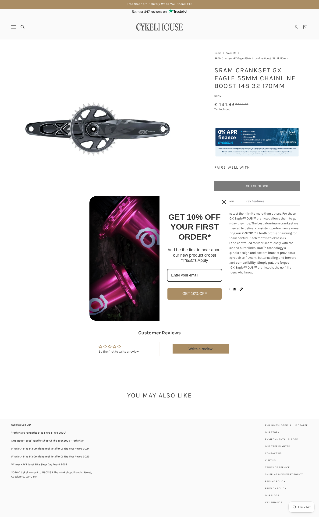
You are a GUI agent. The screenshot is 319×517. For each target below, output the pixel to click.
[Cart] (305, 27)
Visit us (270, 460)
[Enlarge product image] (96, 129)
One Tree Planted (277, 446)
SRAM (218, 96)
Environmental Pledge (281, 439)
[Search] (22, 27)
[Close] (224, 201)
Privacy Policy (275, 488)
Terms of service (277, 467)
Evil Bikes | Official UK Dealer (286, 425)
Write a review (200, 349)
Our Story (272, 432)
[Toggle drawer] (13, 26)
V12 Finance (273, 502)
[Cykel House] (159, 27)
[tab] (255, 201)
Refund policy (275, 481)
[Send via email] (234, 289)
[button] (241, 289)
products (231, 53)
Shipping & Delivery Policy (284, 474)
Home (217, 53)
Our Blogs (272, 495)
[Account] (296, 27)
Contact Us (273, 453)
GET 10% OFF (194, 294)
